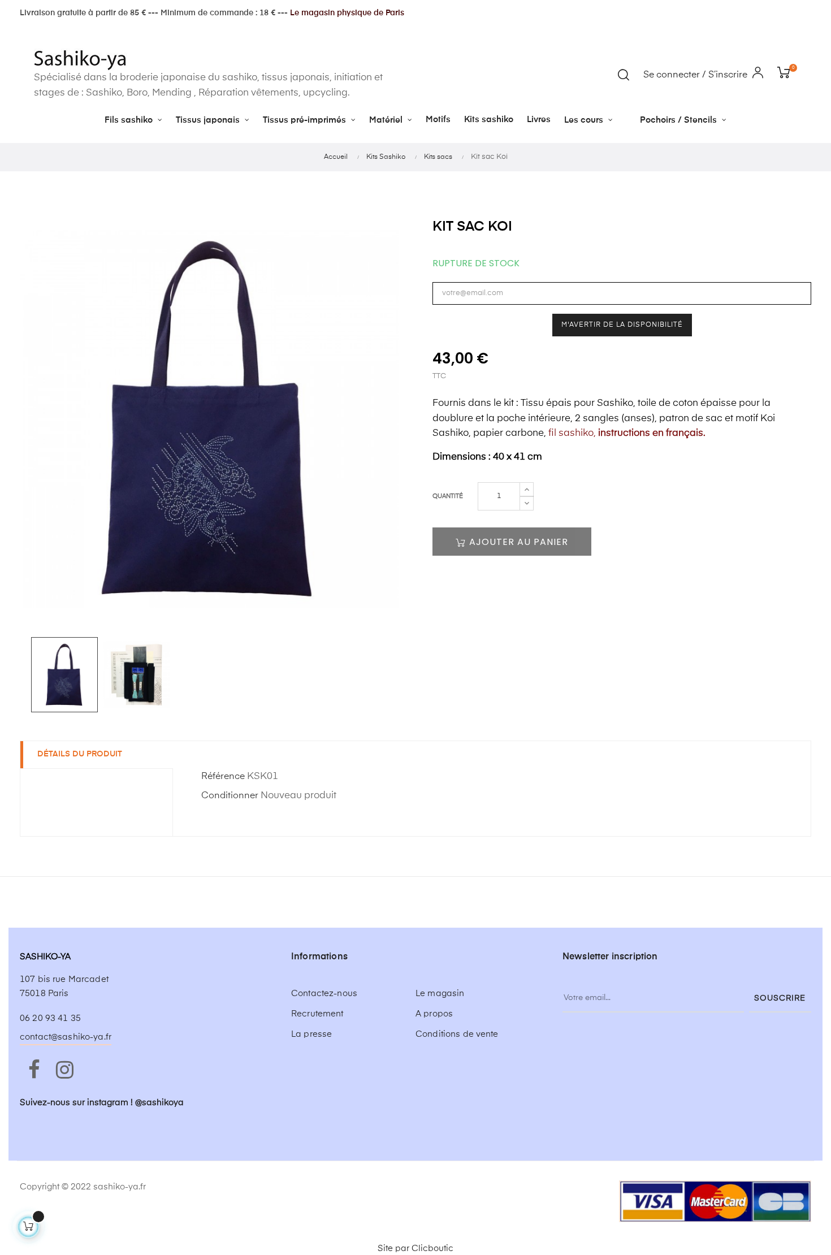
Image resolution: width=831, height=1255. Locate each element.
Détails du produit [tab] (79, 754)
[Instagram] (64, 1070)
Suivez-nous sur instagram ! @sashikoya (102, 1102)
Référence (223, 776)
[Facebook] (33, 1070)
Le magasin (440, 993)
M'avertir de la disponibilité (622, 325)
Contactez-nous (324, 993)
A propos (434, 1014)
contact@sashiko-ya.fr (65, 1037)
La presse (311, 1034)
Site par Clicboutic (415, 1248)
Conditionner (229, 795)
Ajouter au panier (517, 541)
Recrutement (317, 1014)
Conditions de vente (457, 1034)
